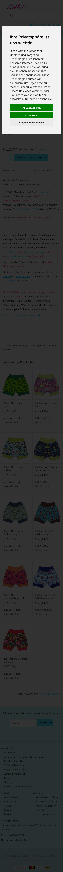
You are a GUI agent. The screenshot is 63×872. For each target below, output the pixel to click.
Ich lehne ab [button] (31, 115)
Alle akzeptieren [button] (31, 107)
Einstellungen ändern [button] (31, 122)
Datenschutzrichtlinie (38, 99)
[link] (38, 99)
